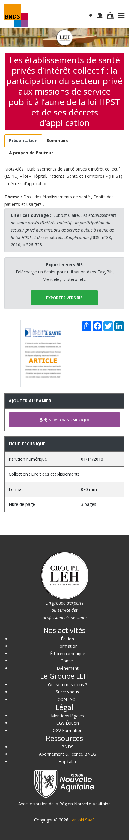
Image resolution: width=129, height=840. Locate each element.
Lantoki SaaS (82, 820)
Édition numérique (67, 653)
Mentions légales (67, 716)
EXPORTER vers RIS (64, 297)
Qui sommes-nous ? (67, 684)
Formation (67, 646)
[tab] (23, 140)
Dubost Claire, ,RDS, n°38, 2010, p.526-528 (63, 229)
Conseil (68, 661)
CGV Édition (67, 723)
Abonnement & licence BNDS (67, 754)
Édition (67, 639)
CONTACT (68, 699)
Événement (68, 668)
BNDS (68, 747)
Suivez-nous (67, 692)
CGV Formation (67, 730)
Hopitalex (67, 761)
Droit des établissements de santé (56, 197)
